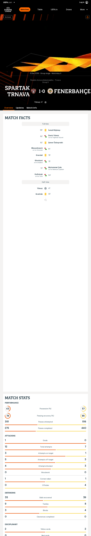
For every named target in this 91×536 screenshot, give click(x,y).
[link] (24, 9)
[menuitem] (26, 9)
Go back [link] (8, 17)
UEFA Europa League (8, 9)
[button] (83, 9)
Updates (20, 108)
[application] (45, 46)
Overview (8, 108)
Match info (32, 108)
